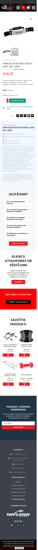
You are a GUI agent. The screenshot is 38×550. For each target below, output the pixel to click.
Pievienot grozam (17, 100)
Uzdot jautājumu (18, 243)
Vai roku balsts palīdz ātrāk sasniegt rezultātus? (16, 226)
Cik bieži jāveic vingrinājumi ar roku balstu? (17, 234)
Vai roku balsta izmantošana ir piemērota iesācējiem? (17, 210)
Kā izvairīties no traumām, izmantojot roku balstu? (15, 218)
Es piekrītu (19, 548)
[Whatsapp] (21, 115)
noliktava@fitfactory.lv (19, 472)
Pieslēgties (18, 282)
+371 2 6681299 (19, 468)
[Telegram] (28, 115)
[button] (30, 19)
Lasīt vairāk (31, 545)
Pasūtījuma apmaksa (18, 489)
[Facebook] (17, 115)
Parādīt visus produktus (18, 302)
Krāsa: (5, 90)
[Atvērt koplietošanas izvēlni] (32, 115)
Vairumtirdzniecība (18, 499)
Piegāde (18, 482)
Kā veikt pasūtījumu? (18, 485)
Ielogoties (31, 2)
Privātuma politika (18, 496)
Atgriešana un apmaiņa (18, 492)
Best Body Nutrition (9, 60)
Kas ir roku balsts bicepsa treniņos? (15, 202)
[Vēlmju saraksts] (28, 7)
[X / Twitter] (25, 115)
